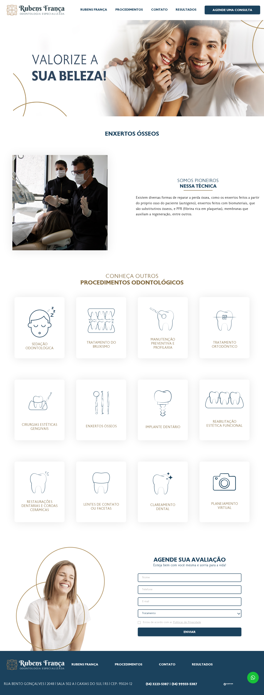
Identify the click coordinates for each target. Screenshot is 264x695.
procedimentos (128, 664)
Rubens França (93, 9)
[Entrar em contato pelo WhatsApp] (252, 677)
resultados (186, 9)
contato (159, 9)
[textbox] (151, 613)
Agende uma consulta (232, 10)
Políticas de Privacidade (187, 622)
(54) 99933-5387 (184, 684)
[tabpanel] (132, 68)
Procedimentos (129, 9)
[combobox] (189, 613)
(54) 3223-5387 (157, 684)
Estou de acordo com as (172, 622)
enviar (190, 632)
